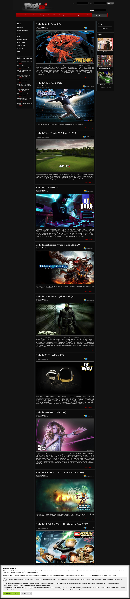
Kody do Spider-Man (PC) (48, 24)
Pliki (88, 15)
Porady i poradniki (22, 30)
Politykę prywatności (108, 579)
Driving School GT (105, 85)
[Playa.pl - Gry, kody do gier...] (38, 11)
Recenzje (61, 15)
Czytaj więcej (89, 78)
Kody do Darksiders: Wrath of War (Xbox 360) (58, 245)
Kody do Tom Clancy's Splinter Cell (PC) (55, 296)
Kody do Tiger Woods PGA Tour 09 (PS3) (56, 133)
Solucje (19, 33)
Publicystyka (21, 42)
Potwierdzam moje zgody (11, 593)
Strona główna (25, 15)
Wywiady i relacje (22, 39)
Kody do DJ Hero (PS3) (47, 187)
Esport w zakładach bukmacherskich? (23, 94)
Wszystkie (20, 27)
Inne (18, 51)
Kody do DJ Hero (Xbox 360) (50, 355)
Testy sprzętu (21, 45)
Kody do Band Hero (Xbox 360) (51, 412)
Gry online (80, 15)
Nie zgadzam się (26, 593)
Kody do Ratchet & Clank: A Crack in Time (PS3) (60, 472)
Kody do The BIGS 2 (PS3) (49, 83)
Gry (34, 15)
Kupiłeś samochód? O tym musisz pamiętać (24, 99)
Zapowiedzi (51, 15)
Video (70, 15)
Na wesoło (20, 48)
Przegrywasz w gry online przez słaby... (24, 71)
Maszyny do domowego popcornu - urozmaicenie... (25, 85)
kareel (44, 27)
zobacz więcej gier (106, 87)
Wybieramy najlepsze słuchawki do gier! (23, 90)
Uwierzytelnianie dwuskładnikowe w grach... (25, 66)
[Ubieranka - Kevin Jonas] (105, 67)
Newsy (42, 15)
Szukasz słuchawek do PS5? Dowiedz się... (24, 75)
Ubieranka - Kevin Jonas (105, 68)
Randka (105, 52)
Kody (18, 36)
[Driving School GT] (105, 83)
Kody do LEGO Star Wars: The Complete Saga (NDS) (62, 524)
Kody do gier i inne (99, 15)
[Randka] (105, 50)
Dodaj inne (105, 28)
